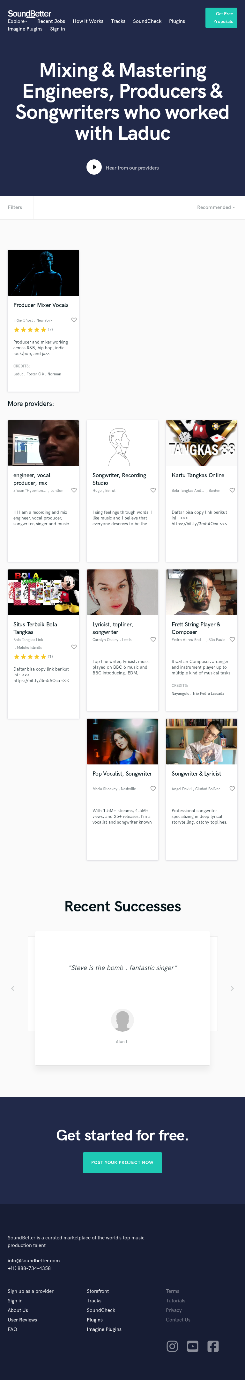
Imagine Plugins (25, 29)
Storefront (98, 1291)
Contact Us (178, 1320)
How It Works (88, 21)
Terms (172, 1291)
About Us (18, 1310)
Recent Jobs (51, 21)
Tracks (118, 21)
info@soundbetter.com (34, 1261)
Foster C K (35, 374)
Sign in (57, 29)
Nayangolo (180, 693)
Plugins (177, 21)
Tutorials (175, 1301)
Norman (54, 374)
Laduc (18, 374)
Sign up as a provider (31, 1291)
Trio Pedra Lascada (208, 693)
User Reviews (22, 1320)
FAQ (12, 1330)
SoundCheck (147, 21)
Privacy (174, 1310)
